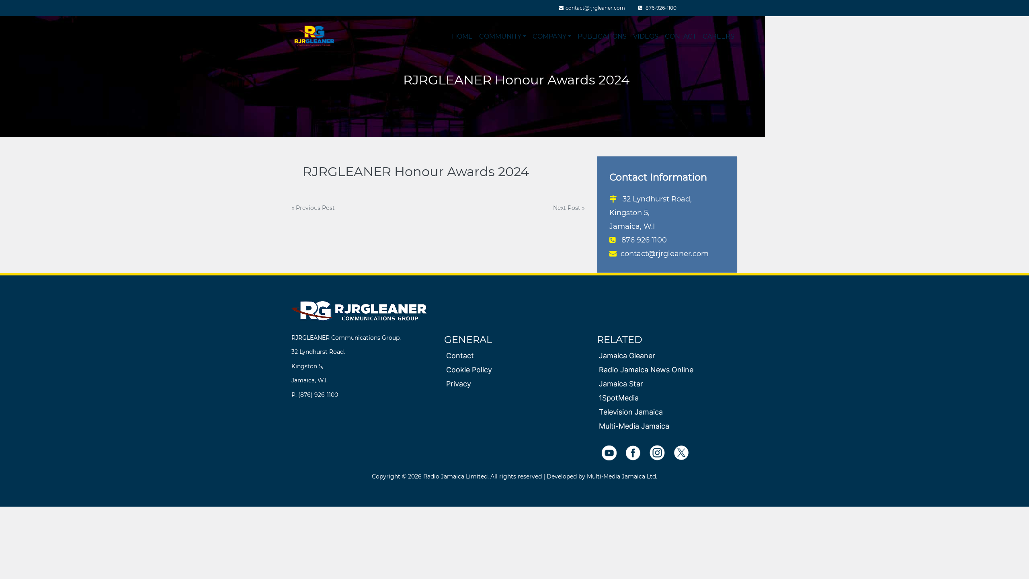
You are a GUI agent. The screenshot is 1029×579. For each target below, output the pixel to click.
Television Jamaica (631, 412)
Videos (645, 36)
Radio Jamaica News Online (646, 369)
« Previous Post (313, 207)
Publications (602, 36)
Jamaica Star (621, 384)
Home (462, 36)
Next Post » (569, 207)
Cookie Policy (469, 369)
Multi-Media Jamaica (634, 426)
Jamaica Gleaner (627, 355)
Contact (680, 36)
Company (549, 36)
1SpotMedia (619, 398)
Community (500, 36)
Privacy (458, 384)
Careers (718, 36)
